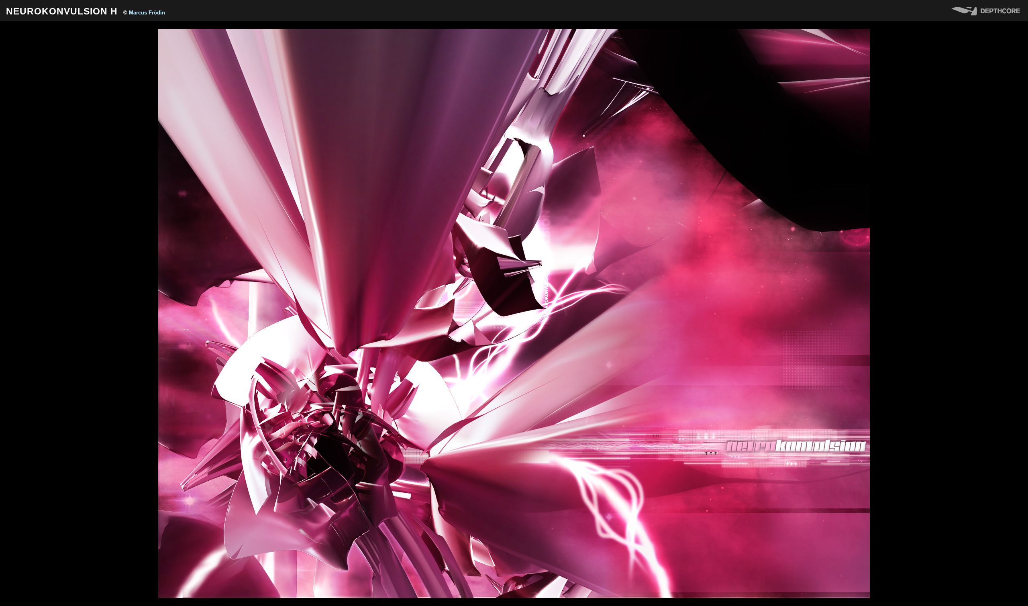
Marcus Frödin (147, 13)
